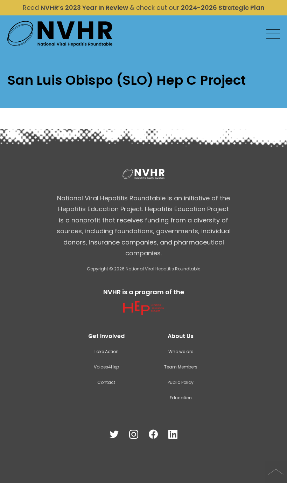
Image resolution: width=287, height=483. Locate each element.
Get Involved (106, 336)
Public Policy (181, 382)
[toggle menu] (273, 34)
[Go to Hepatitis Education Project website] (143, 312)
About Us (181, 336)
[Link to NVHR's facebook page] (153, 434)
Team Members (180, 367)
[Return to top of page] (276, 472)
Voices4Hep (106, 367)
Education (181, 398)
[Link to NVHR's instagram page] (133, 434)
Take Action (106, 351)
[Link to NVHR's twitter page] (114, 434)
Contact (106, 382)
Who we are (180, 351)
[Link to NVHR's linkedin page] (173, 434)
